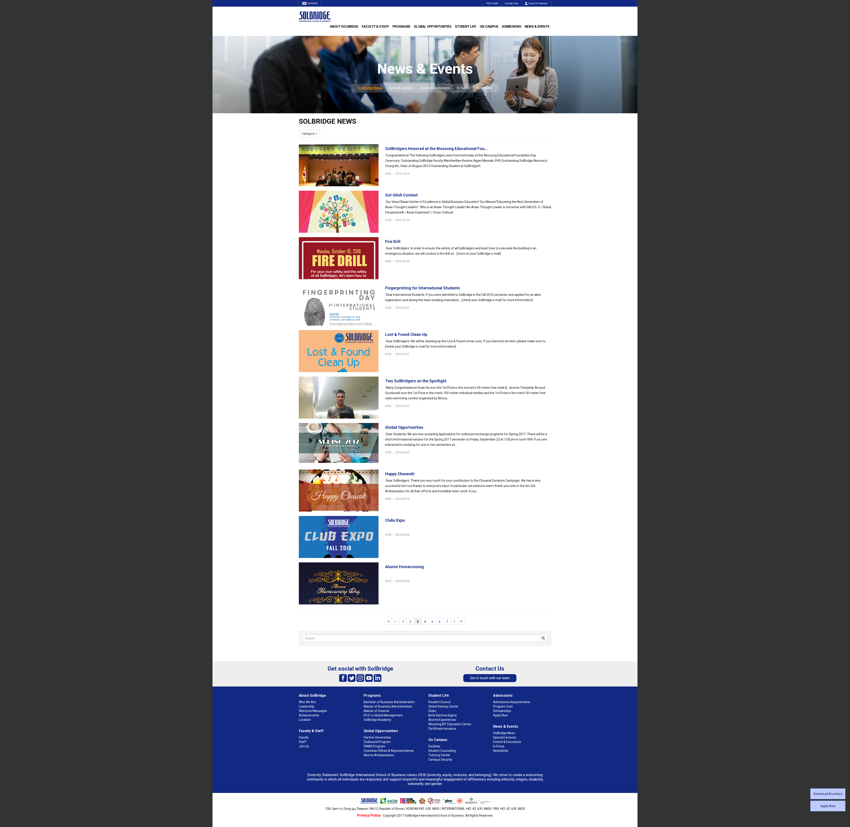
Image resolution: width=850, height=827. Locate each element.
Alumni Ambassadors (379, 755)
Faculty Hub (511, 3)
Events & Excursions (435, 88)
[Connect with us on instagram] (360, 678)
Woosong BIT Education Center (449, 724)
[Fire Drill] (339, 258)
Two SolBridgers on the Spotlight (415, 381)
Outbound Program (377, 742)
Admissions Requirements (511, 702)
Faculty (304, 737)
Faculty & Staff (375, 27)
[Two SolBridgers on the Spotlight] (339, 398)
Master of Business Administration (388, 706)
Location (305, 719)
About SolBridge (344, 27)
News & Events (537, 27)
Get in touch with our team (490, 678)
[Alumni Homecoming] (339, 583)
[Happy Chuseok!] (339, 490)
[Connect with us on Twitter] (351, 678)
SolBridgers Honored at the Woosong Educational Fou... (436, 148)
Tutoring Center (439, 755)
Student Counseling (442, 750)
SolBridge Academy (377, 719)
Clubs (432, 711)
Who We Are (307, 702)
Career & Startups (537, 3)
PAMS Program (374, 746)
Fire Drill (392, 241)
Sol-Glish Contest (401, 195)
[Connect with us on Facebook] (343, 678)
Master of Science (376, 711)
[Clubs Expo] (339, 537)
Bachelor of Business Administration (389, 702)
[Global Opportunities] (339, 444)
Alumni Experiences (442, 719)
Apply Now (827, 806)
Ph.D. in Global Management (383, 715)
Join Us (304, 746)
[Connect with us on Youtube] (369, 678)
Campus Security (440, 759)
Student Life (465, 27)
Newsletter (484, 88)
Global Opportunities (432, 27)
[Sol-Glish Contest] (339, 212)
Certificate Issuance (442, 728)
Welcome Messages (313, 711)
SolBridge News (370, 88)
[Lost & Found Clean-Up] (339, 351)
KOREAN (312, 3)
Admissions (511, 27)
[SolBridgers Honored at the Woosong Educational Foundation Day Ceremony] (339, 165)
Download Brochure (827, 794)
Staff (302, 742)
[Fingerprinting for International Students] (339, 305)
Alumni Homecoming (404, 566)
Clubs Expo (395, 520)
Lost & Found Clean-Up (406, 334)
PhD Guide (492, 3)
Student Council (439, 702)
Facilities (434, 746)
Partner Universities (377, 737)
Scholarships (502, 711)
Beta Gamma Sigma (442, 715)
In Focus (463, 88)
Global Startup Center (443, 706)
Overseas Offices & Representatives (389, 750)
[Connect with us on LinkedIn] (377, 678)
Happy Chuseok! (400, 473)
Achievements (309, 715)
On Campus (489, 27)
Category (308, 133)
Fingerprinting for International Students (422, 288)
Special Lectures (401, 88)
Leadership (306, 706)
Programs (401, 27)
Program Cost (503, 706)
